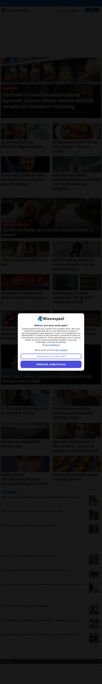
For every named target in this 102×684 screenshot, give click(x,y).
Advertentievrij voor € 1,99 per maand (51, 356)
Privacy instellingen (51, 345)
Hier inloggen (61, 350)
